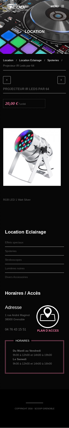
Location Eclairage (30, 60)
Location (8, 60)
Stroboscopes (13, 259)
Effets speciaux (14, 242)
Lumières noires (15, 268)
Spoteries (53, 60)
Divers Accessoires (16, 277)
